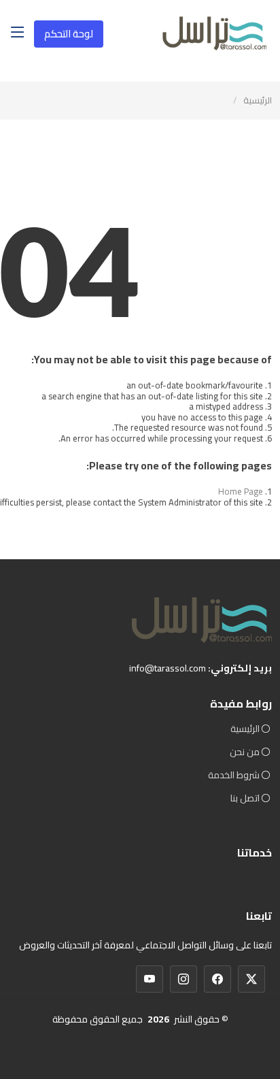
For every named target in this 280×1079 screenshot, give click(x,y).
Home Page (240, 491)
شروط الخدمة (234, 775)
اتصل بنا (245, 798)
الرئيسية (257, 100)
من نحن (245, 752)
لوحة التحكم (68, 34)
